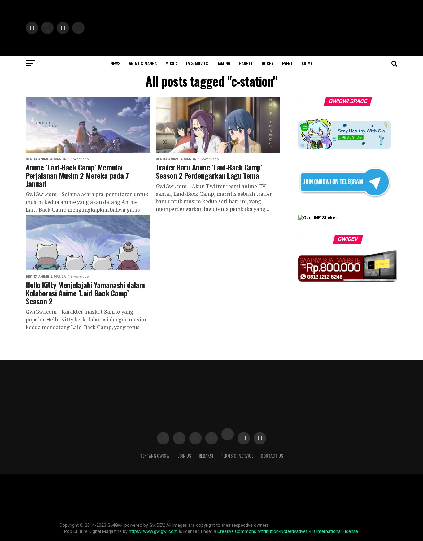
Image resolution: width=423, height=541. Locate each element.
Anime (307, 63)
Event (287, 63)
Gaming (223, 63)
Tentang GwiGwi (155, 456)
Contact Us (272, 456)
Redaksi (206, 456)
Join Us (184, 456)
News (115, 63)
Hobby (267, 63)
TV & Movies (196, 63)
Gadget (246, 63)
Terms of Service (237, 456)
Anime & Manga (143, 63)
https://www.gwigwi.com (153, 531)
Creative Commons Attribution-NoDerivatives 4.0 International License (287, 531)
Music (171, 63)
